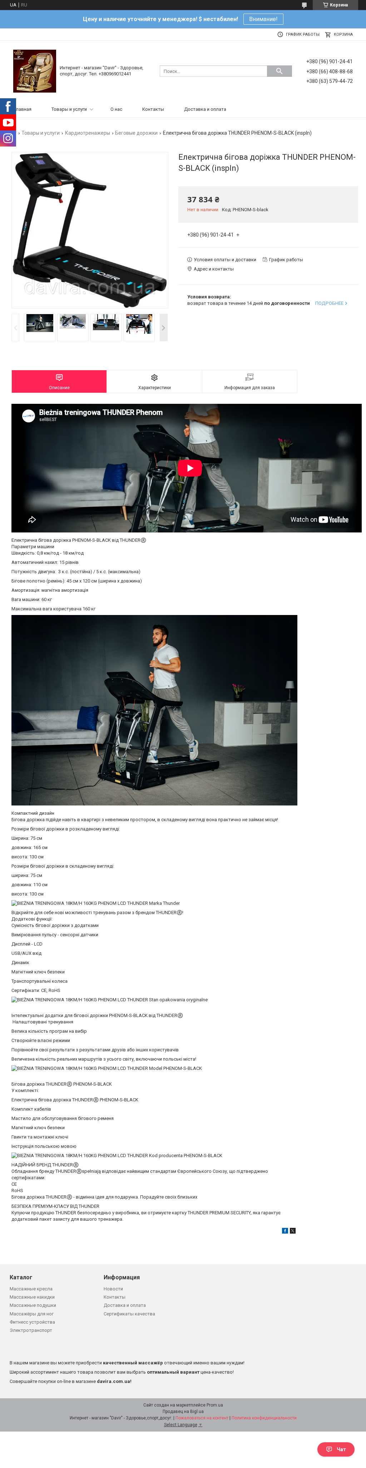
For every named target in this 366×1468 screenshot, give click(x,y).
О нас (116, 109)
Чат (341, 1449)
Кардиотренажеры (87, 133)
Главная (22, 109)
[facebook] (285, 1232)
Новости (113, 1288)
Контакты (153, 109)
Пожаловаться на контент (201, 1417)
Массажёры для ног (32, 1313)
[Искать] (279, 71)
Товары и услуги (69, 109)
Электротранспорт (31, 1330)
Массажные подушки (33, 1305)
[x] (293, 1232)
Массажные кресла (31, 1288)
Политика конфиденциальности (264, 1417)
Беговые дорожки (136, 133)
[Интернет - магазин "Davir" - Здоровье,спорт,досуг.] (34, 70)
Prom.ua (215, 1405)
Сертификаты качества (129, 1313)
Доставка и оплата (205, 109)
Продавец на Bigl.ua (183, 1411)
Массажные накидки (32, 1297)
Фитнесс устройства (32, 1322)
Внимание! (263, 19)
